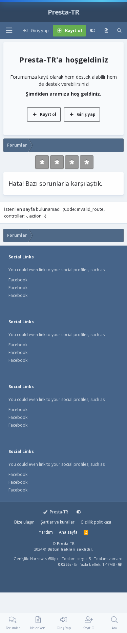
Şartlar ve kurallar (58, 522)
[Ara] (119, 30)
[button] (8, 30)
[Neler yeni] (106, 30)
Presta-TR (58, 512)
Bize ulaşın (24, 522)
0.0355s (64, 564)
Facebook (17, 280)
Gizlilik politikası (96, 522)
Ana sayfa (68, 532)
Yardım (46, 532)
